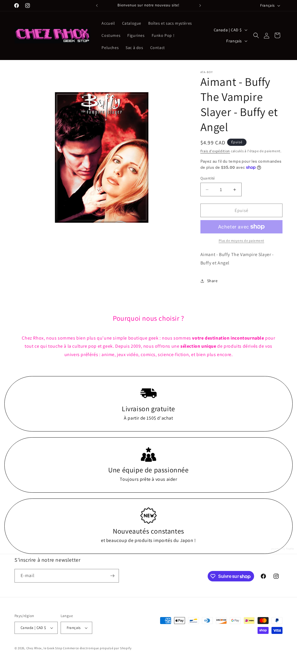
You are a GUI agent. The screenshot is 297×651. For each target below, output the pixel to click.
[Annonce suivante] (200, 5)
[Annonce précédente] (96, 5)
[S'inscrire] (112, 576)
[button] (256, 35)
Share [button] (212, 280)
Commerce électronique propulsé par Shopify (97, 648)
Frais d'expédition (215, 151)
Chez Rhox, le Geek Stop (44, 648)
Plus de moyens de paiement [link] (241, 240)
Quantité (207, 178)
